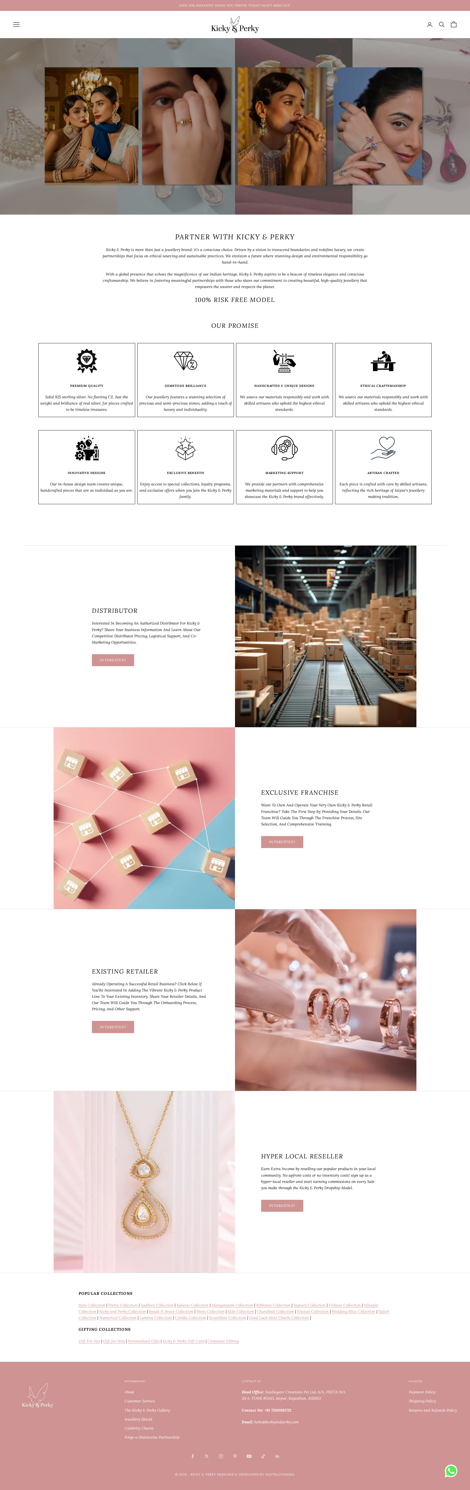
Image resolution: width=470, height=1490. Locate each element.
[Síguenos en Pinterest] (235, 1456)
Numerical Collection (118, 1317)
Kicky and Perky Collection (122, 1311)
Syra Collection (92, 1305)
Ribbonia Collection (273, 1305)
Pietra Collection (123, 1305)
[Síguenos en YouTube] (249, 1456)
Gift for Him (114, 1341)
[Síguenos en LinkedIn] (277, 1456)
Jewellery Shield (138, 1419)
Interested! (113, 660)
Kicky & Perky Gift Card (184, 1341)
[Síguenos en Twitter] (206, 1456)
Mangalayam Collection (232, 1305)
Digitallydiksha (280, 1474)
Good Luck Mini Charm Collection (279, 1317)
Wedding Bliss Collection (353, 1311)
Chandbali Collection (275, 1311)
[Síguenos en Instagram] (221, 1456)
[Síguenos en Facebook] (192, 1456)
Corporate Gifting (223, 1341)
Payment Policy (422, 1392)
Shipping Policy (422, 1401)
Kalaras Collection (193, 1305)
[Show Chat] (452, 1471)
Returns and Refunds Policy (433, 1410)
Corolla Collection (190, 1317)
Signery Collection (309, 1305)
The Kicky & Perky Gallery (147, 1410)
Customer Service (140, 1401)
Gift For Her (89, 1341)
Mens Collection (210, 1311)
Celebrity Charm (139, 1428)
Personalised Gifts (144, 1341)
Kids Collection (241, 1311)
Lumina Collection (155, 1317)
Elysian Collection (313, 1311)
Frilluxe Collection (345, 1305)
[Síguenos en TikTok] (263, 1456)
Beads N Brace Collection (171, 1311)
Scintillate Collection (227, 1317)
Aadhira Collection (157, 1305)
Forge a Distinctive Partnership (152, 1437)
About (129, 1392)
